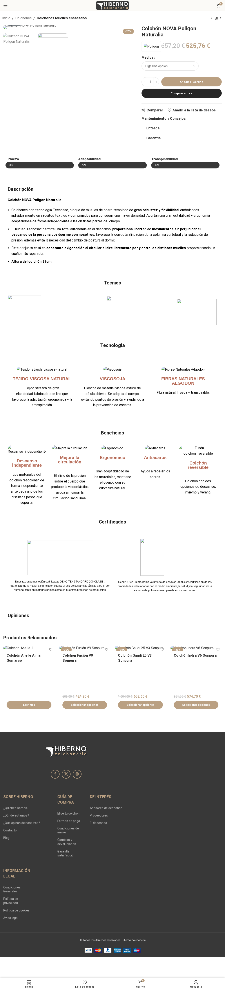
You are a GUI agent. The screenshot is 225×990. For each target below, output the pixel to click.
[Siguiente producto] (220, 18)
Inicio (6, 18)
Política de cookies (16, 910)
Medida (147, 57)
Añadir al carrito (191, 82)
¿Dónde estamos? (16, 815)
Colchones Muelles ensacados (62, 18)
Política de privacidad (10, 900)
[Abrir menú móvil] (5, 5)
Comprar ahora (181, 93)
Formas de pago (68, 821)
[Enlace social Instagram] (77, 774)
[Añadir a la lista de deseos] (51, 649)
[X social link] (66, 774)
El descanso (98, 823)
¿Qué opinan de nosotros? (21, 823)
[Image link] (66, 751)
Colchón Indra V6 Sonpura (195, 655)
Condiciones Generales (12, 889)
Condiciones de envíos (68, 830)
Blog (6, 838)
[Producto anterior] (212, 18)
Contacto (10, 830)
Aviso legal (10, 918)
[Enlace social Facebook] (55, 774)
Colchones (23, 18)
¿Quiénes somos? (16, 808)
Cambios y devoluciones (66, 841)
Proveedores (99, 815)
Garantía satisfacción (66, 853)
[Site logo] (112, 5)
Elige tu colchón (68, 813)
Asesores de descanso (106, 808)
